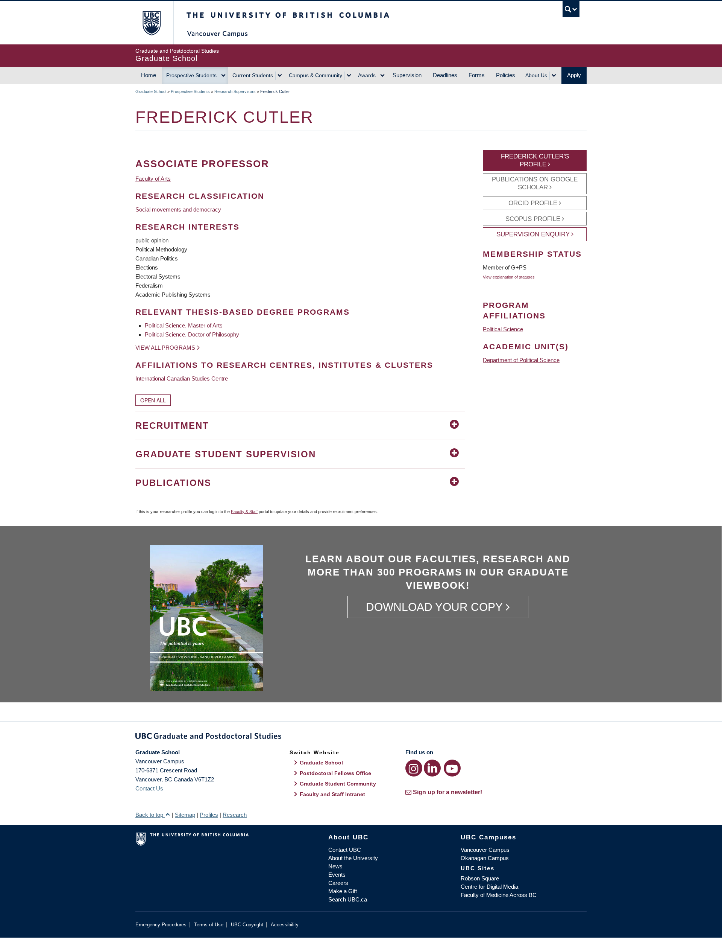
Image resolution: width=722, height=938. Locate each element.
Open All (153, 400)
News (335, 866)
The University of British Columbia (151, 22)
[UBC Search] (571, 9)
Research (235, 815)
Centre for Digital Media (489, 886)
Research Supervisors (235, 91)
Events (337, 874)
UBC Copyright (247, 924)
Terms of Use (208, 924)
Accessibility (285, 924)
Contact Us (149, 788)
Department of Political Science (521, 360)
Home (148, 75)
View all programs (165, 347)
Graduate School (150, 91)
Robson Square (480, 878)
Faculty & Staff (244, 511)
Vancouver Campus (485, 850)
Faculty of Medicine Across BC (499, 895)
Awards (367, 75)
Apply (574, 75)
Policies (505, 75)
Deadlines (445, 75)
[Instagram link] (413, 768)
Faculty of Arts (153, 178)
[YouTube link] (452, 768)
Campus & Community (315, 75)
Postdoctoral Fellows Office (335, 773)
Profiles (209, 815)
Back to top (150, 815)
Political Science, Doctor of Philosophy (192, 334)
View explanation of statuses (509, 277)
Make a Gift (342, 891)
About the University (353, 858)
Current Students (252, 75)
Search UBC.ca (347, 899)
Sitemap (185, 815)
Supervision (407, 75)
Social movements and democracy (178, 209)
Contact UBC (344, 850)
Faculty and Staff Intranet (332, 794)
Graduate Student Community (338, 784)
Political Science (503, 329)
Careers (338, 883)
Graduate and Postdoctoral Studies (361, 737)
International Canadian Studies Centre (181, 378)
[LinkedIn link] (432, 768)
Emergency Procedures (161, 924)
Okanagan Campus (485, 858)
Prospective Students (191, 75)
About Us (536, 75)
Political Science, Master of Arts (184, 325)
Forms (477, 75)
